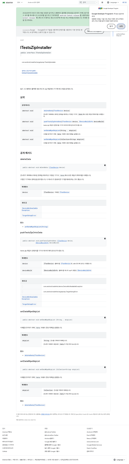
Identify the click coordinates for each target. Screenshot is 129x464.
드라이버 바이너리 (7, 448)
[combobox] (89, 2)
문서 (18, 2)
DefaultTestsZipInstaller (30, 73)
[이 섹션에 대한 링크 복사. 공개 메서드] (34, 153)
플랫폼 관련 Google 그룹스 (53, 445)
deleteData (48, 111)
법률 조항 (23, 460)
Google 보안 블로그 (51, 442)
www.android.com (93, 442)
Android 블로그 (49, 438)
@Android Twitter (50, 432)
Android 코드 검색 (34, 2)
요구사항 (5, 435)
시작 (121, 26)
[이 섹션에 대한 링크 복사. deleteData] (33, 159)
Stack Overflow (92, 448)
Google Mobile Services (94, 445)
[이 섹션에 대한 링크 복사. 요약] (27, 97)
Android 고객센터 (92, 432)
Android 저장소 (7, 432)
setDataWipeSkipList (52, 130)
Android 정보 (6, 460)
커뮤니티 (15, 460)
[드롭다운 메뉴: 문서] (22, 2)
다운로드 (5, 438)
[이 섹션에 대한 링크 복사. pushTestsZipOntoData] (44, 232)
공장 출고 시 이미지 (8, 445)
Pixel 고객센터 (91, 435)
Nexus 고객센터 (91, 438)
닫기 (111, 26)
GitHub (4, 451)
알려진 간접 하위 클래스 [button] (30, 72)
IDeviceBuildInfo (86, 122)
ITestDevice (58, 111)
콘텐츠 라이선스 (45, 414)
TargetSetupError (29, 215)
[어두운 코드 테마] (105, 165)
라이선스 (30, 460)
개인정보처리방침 (40, 460)
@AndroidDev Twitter (51, 435)
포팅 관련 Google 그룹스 (52, 451)
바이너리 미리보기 (7, 442)
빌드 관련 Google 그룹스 (52, 448)
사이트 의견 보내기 (53, 460)
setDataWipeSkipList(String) (36, 227)
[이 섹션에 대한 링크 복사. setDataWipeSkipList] (42, 311)
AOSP (22, 40)
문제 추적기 (90, 451)
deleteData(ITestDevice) (35, 355)
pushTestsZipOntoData (52, 122)
